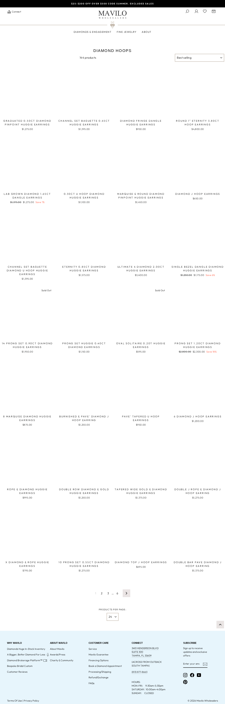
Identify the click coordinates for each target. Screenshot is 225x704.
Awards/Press (57, 654)
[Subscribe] (205, 664)
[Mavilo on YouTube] (199, 675)
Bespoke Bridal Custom (20, 666)
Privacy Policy (31, 700)
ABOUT (147, 31)
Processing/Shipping (100, 671)
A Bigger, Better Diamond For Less (26, 654)
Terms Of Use (14, 700)
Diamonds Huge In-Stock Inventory (26, 648)
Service (93, 648)
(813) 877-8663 (139, 672)
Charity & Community (61, 660)
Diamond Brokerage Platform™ (25, 660)
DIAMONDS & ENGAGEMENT (93, 31)
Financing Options (98, 660)
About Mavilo (57, 648)
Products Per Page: (112, 609)
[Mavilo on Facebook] (192, 675)
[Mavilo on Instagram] (185, 675)
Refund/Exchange (98, 677)
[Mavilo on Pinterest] (185, 682)
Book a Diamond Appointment (105, 666)
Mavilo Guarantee (98, 654)
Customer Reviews (17, 671)
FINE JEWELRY (126, 31)
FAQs (91, 683)
